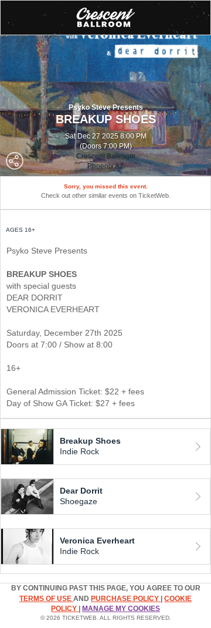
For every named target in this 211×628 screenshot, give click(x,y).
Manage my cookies (121, 609)
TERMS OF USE (46, 599)
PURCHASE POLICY (126, 599)
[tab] (105, 446)
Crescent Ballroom (105, 156)
